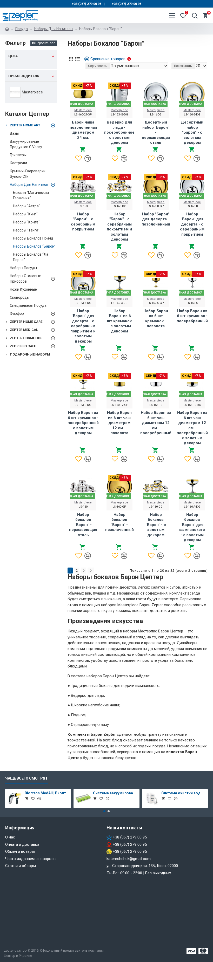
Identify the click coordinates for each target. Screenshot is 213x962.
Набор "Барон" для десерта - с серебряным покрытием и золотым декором (83, 326)
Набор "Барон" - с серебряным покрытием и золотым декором (119, 227)
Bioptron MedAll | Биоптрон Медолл (47, 793)
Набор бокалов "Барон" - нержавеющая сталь (83, 524)
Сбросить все (45, 43)
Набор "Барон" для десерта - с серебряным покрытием (192, 224)
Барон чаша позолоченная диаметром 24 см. (83, 130)
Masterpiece (83, 110)
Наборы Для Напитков (53, 29)
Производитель (23, 76)
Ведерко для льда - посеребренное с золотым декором (119, 132)
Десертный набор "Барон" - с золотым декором (192, 132)
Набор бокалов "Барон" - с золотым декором (156, 524)
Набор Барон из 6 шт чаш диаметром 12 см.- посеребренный (155, 422)
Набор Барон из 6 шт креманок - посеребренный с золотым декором (83, 422)
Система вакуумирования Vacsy (115, 793)
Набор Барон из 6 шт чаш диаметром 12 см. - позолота (119, 422)
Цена (13, 56)
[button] (104, 811)
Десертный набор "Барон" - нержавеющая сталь (156, 132)
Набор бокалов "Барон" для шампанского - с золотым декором (192, 527)
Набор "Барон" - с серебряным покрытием (83, 222)
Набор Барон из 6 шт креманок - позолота (155, 319)
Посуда (21, 29)
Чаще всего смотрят (26, 778)
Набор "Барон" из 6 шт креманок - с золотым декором (119, 321)
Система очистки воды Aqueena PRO (183, 793)
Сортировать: (97, 66)
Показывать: (183, 66)
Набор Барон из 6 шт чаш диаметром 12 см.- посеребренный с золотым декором (192, 427)
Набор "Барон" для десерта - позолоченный (156, 219)
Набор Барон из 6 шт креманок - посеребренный (192, 316)
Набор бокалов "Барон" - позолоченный (119, 522)
